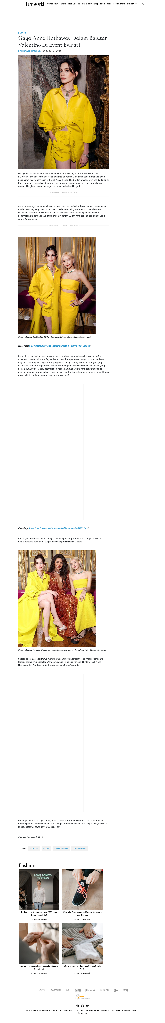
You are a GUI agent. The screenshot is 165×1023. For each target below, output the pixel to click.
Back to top (82, 1013)
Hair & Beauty (74, 4)
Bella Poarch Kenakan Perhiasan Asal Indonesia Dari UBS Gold (58, 528)
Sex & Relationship (90, 4)
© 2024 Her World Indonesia (38, 1010)
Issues (96, 1010)
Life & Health (105, 4)
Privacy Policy (107, 1010)
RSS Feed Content (130, 1010)
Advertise (88, 1010)
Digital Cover (132, 4)
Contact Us (77, 1010)
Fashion (63, 4)
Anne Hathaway (61, 848)
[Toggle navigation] (22, 4)
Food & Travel (119, 4)
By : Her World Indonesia (30, 51)
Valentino (34, 848)
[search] (143, 3)
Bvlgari (46, 848)
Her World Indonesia (40, 919)
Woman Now (52, 4)
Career (117, 1010)
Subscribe (57, 1010)
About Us (67, 1010)
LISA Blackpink (79, 848)
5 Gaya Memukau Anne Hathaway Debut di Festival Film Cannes (59, 346)
